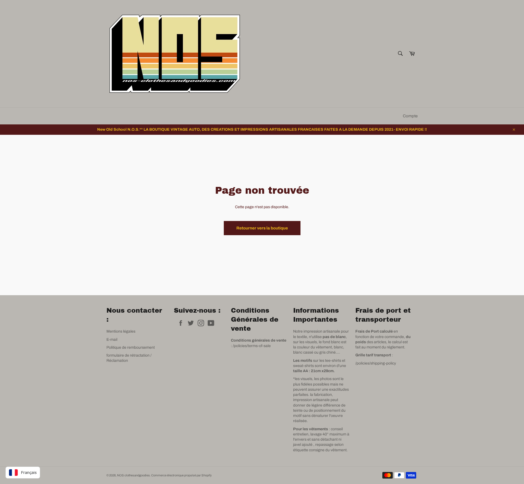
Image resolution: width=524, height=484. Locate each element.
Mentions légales (120, 331)
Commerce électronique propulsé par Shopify (181, 475)
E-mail (111, 339)
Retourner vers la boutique (262, 228)
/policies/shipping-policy (375, 363)
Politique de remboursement (130, 347)
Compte (410, 116)
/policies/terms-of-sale (252, 346)
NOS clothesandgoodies (133, 475)
